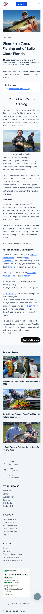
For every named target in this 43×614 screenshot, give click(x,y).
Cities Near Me (9, 522)
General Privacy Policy (12, 560)
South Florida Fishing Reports (19, 64)
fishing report (12, 267)
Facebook (31, 272)
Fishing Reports (9, 62)
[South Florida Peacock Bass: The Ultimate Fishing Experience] (21, 399)
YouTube (6, 276)
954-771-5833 (14, 477)
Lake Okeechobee (22, 62)
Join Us (22, 4)
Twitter (14, 276)
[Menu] (39, 4)
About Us (7, 491)
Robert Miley (32, 306)
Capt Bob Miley (9, 293)
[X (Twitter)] (7, 611)
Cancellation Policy (11, 557)
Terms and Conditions (12, 554)
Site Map (6, 551)
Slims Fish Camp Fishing (19, 88)
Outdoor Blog (8, 497)
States (5, 548)
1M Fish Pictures (10, 531)
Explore (6, 535)
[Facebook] (3, 611)
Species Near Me (10, 528)
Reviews (6, 500)
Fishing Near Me (10, 525)
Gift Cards (7, 503)
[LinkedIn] (17, 611)
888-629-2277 (14, 471)
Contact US (8, 506)
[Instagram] (10, 611)
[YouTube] (21, 611)
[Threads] (14, 611)
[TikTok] (24, 611)
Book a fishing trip (30, 340)
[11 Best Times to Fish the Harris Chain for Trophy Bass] (21, 432)
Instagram (26, 276)
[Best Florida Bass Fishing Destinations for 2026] (21, 367)
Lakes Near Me (9, 519)
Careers (6, 494)
